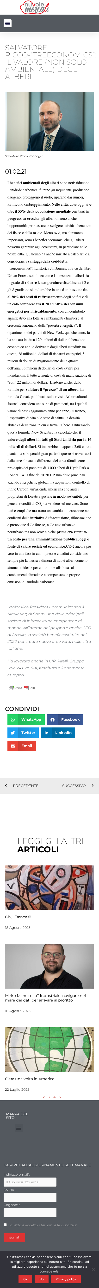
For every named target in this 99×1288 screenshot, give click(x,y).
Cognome (12, 1205)
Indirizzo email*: (17, 1174)
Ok (25, 1279)
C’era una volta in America (29, 1079)
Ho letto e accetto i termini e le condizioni (43, 1225)
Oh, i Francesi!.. (19, 917)
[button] (8, 23)
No (41, 1279)
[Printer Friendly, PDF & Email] (22, 687)
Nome (9, 1189)
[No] (93, 1269)
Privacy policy (66, 1279)
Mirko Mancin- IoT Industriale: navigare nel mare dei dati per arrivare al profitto (45, 997)
